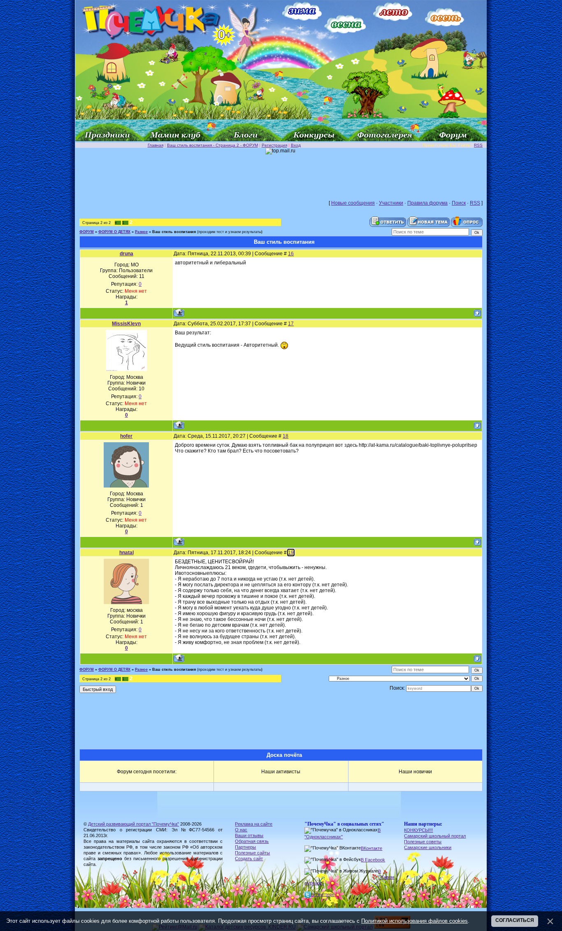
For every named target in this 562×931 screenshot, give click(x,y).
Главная (155, 145)
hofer (126, 436)
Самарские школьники (427, 847)
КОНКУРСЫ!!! (418, 830)
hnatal (126, 552)
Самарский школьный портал (435, 835)
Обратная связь (252, 841)
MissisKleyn (126, 324)
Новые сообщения (353, 203)
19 (291, 552)
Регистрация (274, 145)
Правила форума (427, 203)
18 (285, 436)
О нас (241, 829)
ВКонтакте (371, 848)
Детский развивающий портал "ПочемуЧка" (133, 823)
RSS (478, 145)
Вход (296, 145)
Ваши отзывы (249, 835)
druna (126, 254)
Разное (141, 232)
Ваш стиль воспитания (174, 232)
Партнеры (245, 847)
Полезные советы (422, 841)
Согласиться (514, 920)
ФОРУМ (86, 232)
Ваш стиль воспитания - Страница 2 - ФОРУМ (212, 145)
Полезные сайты (252, 852)
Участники (391, 203)
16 (291, 254)
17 (291, 324)
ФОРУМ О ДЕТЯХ (114, 232)
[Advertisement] (281, 172)
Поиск (459, 203)
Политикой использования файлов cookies (414, 921)
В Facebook (373, 859)
